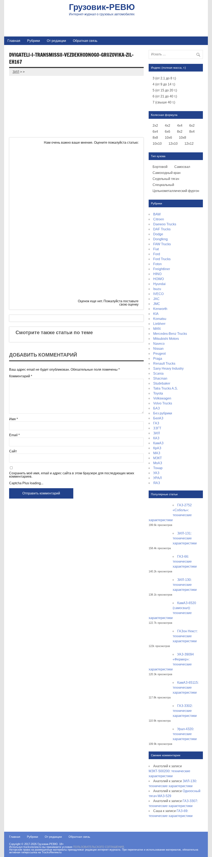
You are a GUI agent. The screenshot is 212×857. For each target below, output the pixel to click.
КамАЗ (158, 443)
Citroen (158, 219)
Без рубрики (162, 413)
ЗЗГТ (157, 428)
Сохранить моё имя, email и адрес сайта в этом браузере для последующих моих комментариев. (71, 475)
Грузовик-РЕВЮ (102, 7)
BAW (157, 214)
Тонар (158, 468)
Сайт (13, 451)
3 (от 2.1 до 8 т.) (164, 78)
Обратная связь (85, 40)
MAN (157, 328)
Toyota (158, 393)
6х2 (192, 125)
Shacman (160, 378)
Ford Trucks (162, 259)
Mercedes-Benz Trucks (170, 333)
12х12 (189, 143)
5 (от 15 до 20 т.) (165, 90)
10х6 (168, 137)
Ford (156, 254)
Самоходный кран (167, 173)
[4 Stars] (107, 255)
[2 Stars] (107, 191)
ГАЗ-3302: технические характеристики (185, 710)
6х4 (155, 131)
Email (14, 435)
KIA (156, 314)
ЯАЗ (156, 483)
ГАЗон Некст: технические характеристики (185, 636)
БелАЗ (158, 418)
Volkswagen (162, 398)
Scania (158, 373)
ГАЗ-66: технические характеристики (185, 561)
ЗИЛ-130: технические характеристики (185, 584)
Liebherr (159, 323)
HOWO (158, 279)
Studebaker (161, 383)
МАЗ (156, 453)
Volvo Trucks (162, 403)
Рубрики (33, 40)
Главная (13, 40)
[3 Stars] (107, 223)
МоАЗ (157, 463)
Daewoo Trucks (164, 224)
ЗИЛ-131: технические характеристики (185, 538)
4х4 (179, 125)
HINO (157, 274)
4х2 (167, 125)
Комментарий (20, 376)
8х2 (179, 131)
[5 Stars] (46, 286)
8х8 (155, 137)
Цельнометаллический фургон (176, 191)
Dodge (158, 234)
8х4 (192, 131)
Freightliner (161, 269)
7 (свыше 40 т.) (164, 102)
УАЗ (156, 473)
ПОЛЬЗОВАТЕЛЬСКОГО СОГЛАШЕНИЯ (98, 847)
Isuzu (157, 289)
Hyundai (159, 284)
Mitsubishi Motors (166, 338)
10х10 (157, 143)
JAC (156, 299)
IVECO (158, 294)
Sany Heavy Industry (168, 368)
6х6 (167, 131)
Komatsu (159, 318)
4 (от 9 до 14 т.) (164, 84)
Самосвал (182, 167)
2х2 (155, 125)
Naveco (159, 343)
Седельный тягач (166, 179)
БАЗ (156, 408)
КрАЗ (157, 448)
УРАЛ (157, 478)
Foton (157, 264)
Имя (13, 419)
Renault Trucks (164, 363)
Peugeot (159, 353)
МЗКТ (157, 458)
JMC (156, 304)
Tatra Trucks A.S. (165, 388)
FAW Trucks (162, 244)
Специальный (163, 185)
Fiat (156, 249)
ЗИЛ (156, 433)
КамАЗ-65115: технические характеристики (186, 687)
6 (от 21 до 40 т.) (165, 96)
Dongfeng (160, 239)
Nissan (158, 348)
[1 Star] (107, 159)
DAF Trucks (162, 229)
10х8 (182, 137)
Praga (157, 358)
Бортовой (160, 167)
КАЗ (156, 438)
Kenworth (160, 309)
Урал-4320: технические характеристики (185, 734)
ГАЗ (156, 423)
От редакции (56, 40)
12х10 (173, 143)
